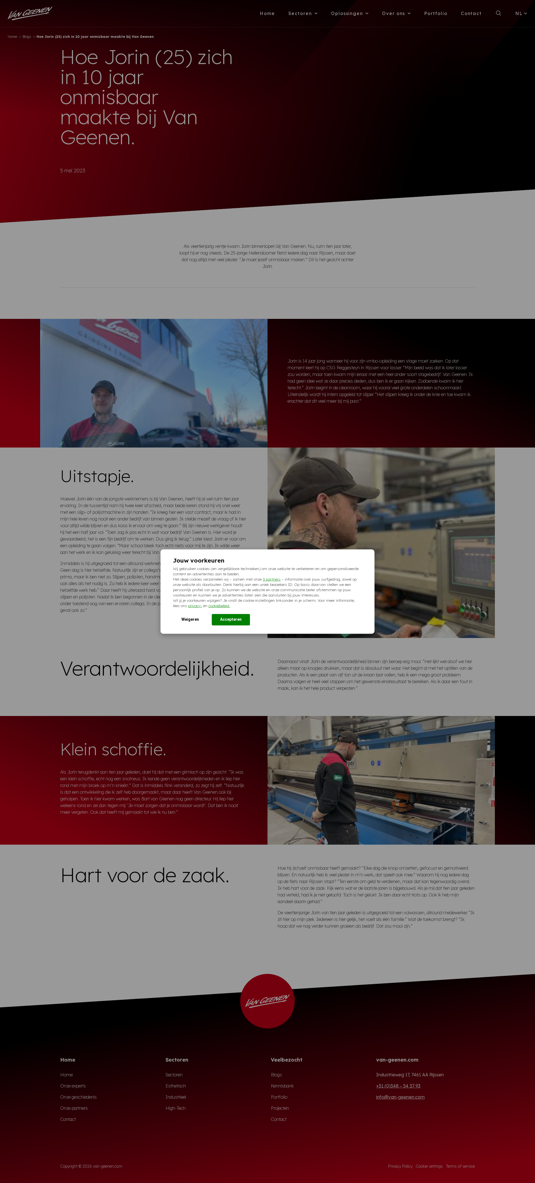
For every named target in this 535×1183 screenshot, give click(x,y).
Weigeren (190, 619)
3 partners (272, 579)
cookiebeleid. (219, 605)
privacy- (195, 605)
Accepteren (231, 619)
